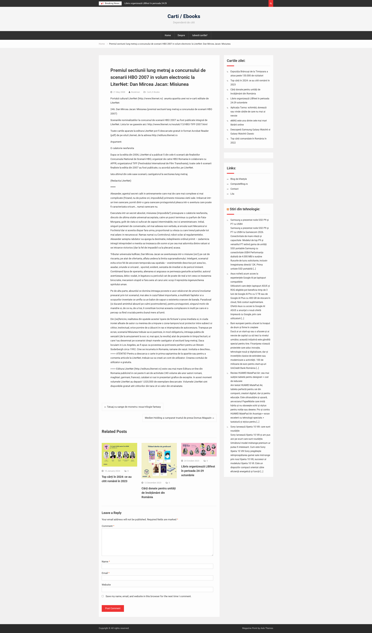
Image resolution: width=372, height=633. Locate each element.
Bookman (135, 92)
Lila (232, 193)
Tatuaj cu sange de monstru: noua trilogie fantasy (134, 406)
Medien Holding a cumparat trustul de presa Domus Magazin (178, 417)
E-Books (156, 92)
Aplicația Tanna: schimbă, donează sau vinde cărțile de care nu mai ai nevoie (248, 111)
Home (168, 35)
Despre (181, 35)
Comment (108, 526)
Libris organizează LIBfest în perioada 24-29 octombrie (198, 471)
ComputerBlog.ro (239, 184)
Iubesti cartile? (199, 35)
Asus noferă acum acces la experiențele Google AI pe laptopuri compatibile (248, 277)
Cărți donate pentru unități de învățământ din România (159, 493)
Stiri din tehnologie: (245, 209)
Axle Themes (267, 628)
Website (106, 584)
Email (105, 573)
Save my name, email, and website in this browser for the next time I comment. (148, 596)
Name (106, 561)
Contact (234, 188)
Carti (149, 92)
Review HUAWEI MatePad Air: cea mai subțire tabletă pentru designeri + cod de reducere (249, 377)
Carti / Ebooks (184, 16)
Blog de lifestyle (238, 179)
